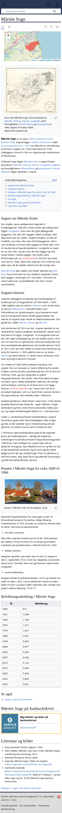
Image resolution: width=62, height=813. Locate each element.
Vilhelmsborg (26, 124)
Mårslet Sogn (27, 727)
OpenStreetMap (45, 60)
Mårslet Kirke (31, 161)
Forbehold (43, 805)
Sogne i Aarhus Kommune (18, 699)
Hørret (25, 121)
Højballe (56, 164)
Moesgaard (42, 124)
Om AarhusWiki (27, 805)
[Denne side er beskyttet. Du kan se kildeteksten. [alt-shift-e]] (46, 27)
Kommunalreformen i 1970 (15, 145)
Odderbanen (18, 308)
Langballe (35, 121)
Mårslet (8, 121)
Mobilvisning (8, 808)
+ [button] (8, 35)
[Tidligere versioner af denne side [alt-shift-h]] (51, 27)
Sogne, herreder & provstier (27, 788)
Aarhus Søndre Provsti (41, 138)
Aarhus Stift (8, 142)
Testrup (17, 121)
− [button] (8, 40)
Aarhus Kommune (41, 142)
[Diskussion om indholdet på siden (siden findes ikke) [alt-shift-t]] (9, 27)
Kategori (5, 788)
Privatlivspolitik (9, 805)
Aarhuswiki (20, 4)
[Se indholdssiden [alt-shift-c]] (2, 27)
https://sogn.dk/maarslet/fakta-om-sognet (27, 764)
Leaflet (33, 60)
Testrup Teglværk (19, 388)
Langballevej (28, 258)
